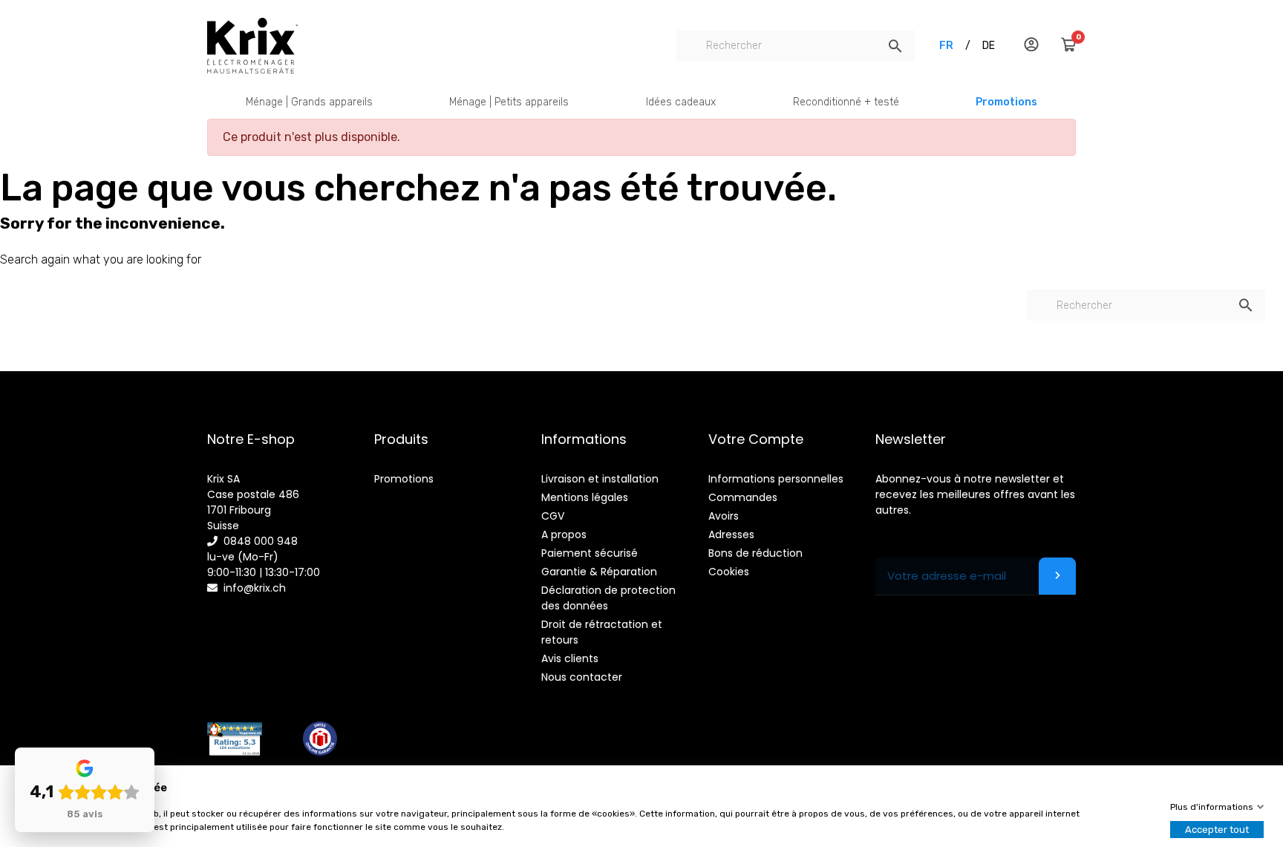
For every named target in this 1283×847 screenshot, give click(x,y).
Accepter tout (1217, 829)
